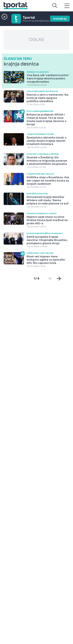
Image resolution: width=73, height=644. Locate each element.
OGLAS (36, 39)
